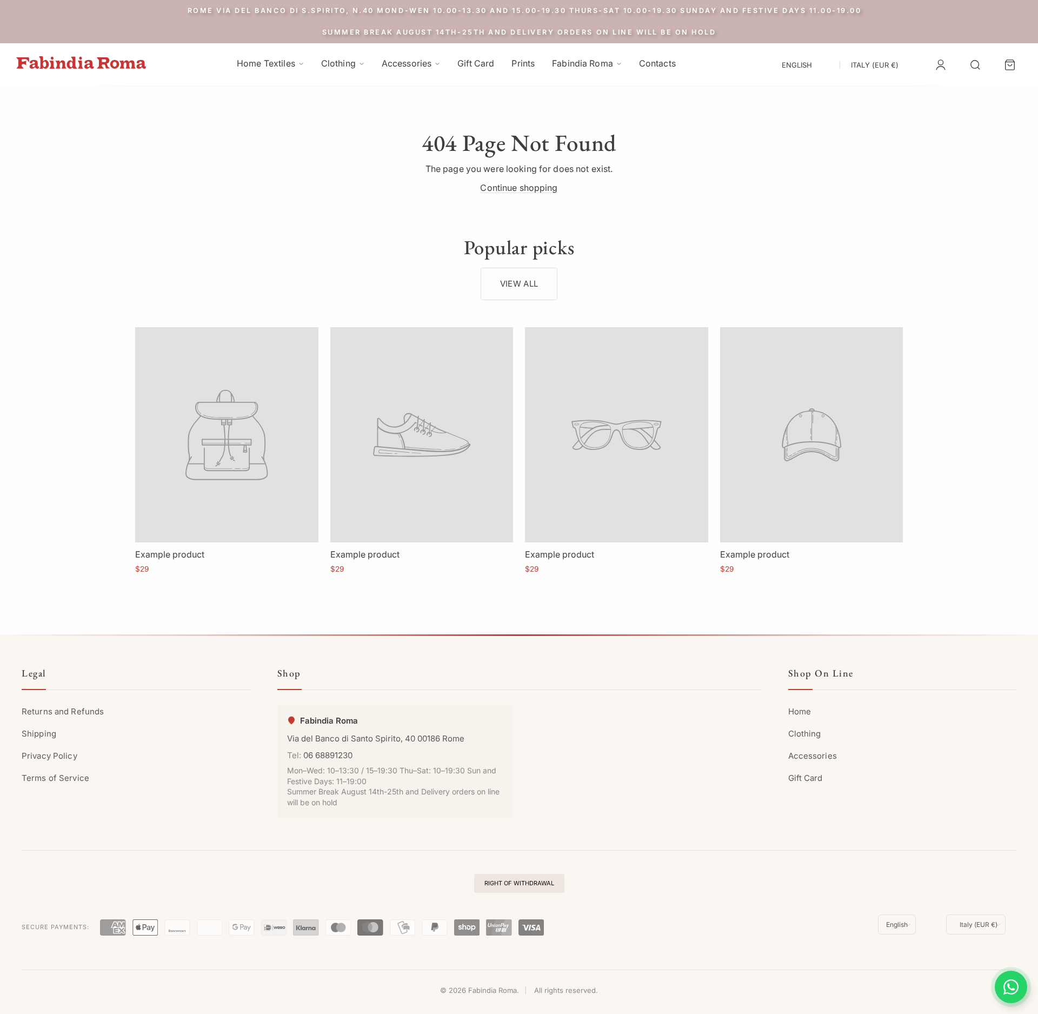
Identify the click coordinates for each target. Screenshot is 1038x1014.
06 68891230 (327, 755)
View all (519, 284)
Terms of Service (55, 778)
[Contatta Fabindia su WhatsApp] (1011, 987)
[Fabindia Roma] (81, 62)
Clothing (804, 733)
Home (799, 711)
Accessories (812, 756)
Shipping (39, 733)
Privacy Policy (49, 756)
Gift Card (805, 778)
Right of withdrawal (519, 883)
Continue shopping (518, 187)
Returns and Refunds (63, 711)
